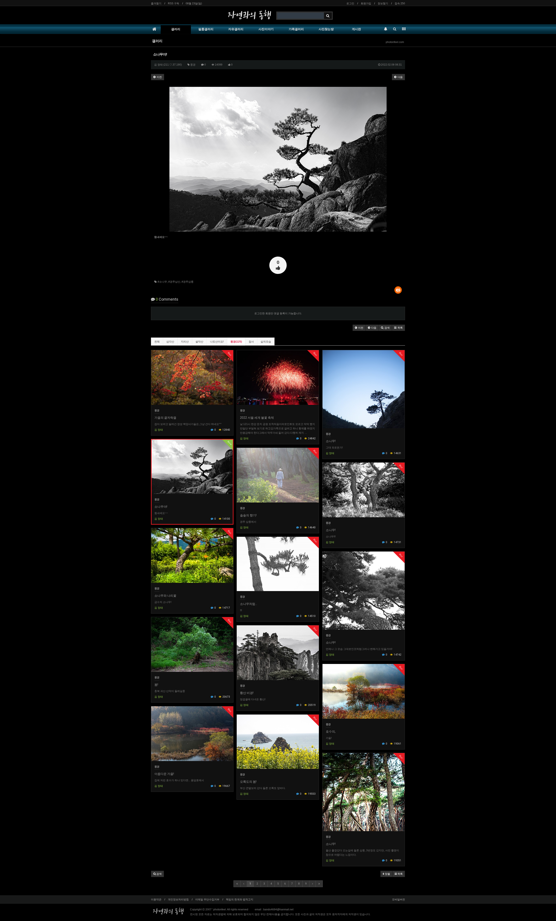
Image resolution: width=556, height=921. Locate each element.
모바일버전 (398, 899)
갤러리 (175, 29)
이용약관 (156, 899)
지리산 (185, 341)
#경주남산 (174, 281)
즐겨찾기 (156, 3)
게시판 (356, 29)
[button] (359, 328)
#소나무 (162, 281)
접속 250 (400, 3)
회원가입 (366, 3)
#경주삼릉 (188, 281)
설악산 (199, 341)
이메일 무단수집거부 (207, 899)
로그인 (350, 3)
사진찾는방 (326, 29)
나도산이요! (217, 341)
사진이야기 (266, 29)
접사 (251, 341)
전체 (157, 341)
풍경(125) (236, 341)
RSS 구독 (173, 3)
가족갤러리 (296, 29)
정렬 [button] (387, 873)
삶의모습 (266, 341)
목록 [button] (400, 873)
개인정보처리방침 (178, 899)
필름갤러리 (205, 29)
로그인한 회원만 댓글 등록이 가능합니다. (278, 313)
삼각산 (170, 341)
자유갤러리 (235, 29)
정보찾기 (383, 3)
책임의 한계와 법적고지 (239, 899)
